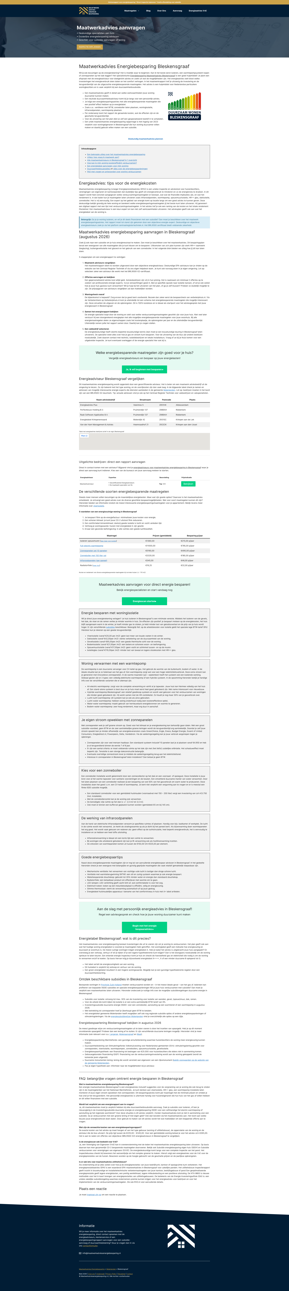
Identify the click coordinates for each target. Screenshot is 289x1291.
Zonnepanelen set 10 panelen (93, 551)
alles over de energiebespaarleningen (130, 169)
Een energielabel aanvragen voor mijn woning (107, 166)
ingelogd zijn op (94, 1195)
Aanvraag (177, 11)
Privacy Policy (111, 1274)
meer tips (96, 565)
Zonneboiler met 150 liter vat (93, 555)
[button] (145, 139)
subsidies (110, 627)
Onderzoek (100, 1274)
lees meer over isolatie (108, 541)
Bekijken (188, 483)
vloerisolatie (98, 506)
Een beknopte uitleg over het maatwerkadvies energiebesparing (116, 154)
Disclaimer (121, 1274)
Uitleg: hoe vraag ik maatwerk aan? (103, 157)
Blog (148, 11)
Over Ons (161, 11)
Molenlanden (169, 390)
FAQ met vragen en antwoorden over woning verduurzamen (114, 172)
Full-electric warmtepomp (91, 546)
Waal (139, 1034)
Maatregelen (130, 11)
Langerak (114, 1034)
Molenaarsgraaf (126, 1034)
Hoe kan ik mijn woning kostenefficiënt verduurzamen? (112, 163)
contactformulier (90, 1246)
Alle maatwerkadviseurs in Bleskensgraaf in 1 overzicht (112, 160)
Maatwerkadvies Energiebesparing (92, 1269)
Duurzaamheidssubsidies (99, 169)
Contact (130, 1274)
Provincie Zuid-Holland (111, 985)
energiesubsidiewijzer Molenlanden (127, 1016)
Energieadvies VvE (198, 11)
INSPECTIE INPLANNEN (90, 47)
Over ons (91, 1274)
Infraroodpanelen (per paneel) (93, 560)
